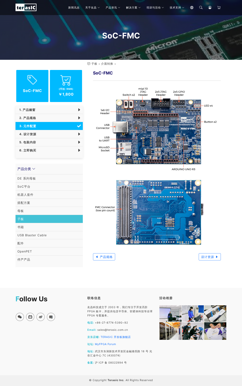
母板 (20, 211)
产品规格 (106, 257)
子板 (94, 63)
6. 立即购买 (26, 150)
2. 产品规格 (26, 118)
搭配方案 (23, 203)
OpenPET (24, 251)
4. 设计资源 (26, 134)
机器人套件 (25, 194)
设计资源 (208, 257)
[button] (20, 317)
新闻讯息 (74, 7)
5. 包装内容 (26, 142)
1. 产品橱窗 (26, 110)
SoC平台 (23, 186)
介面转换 (107, 63)
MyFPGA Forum (105, 344)
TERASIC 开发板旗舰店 (116, 336)
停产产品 (23, 259)
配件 (20, 243)
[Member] (207, 8)
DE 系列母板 (26, 178)
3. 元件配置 (26, 126)
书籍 (20, 227)
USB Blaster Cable (32, 235)
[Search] (198, 8)
